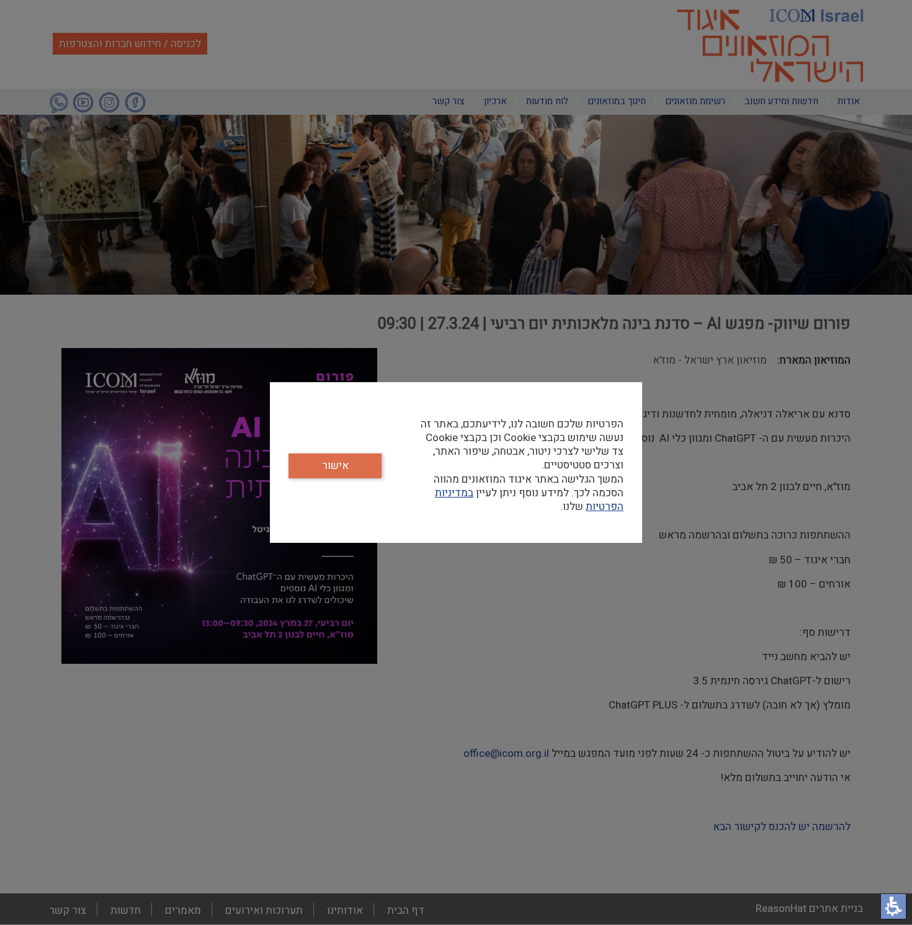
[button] (893, 906)
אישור (335, 465)
